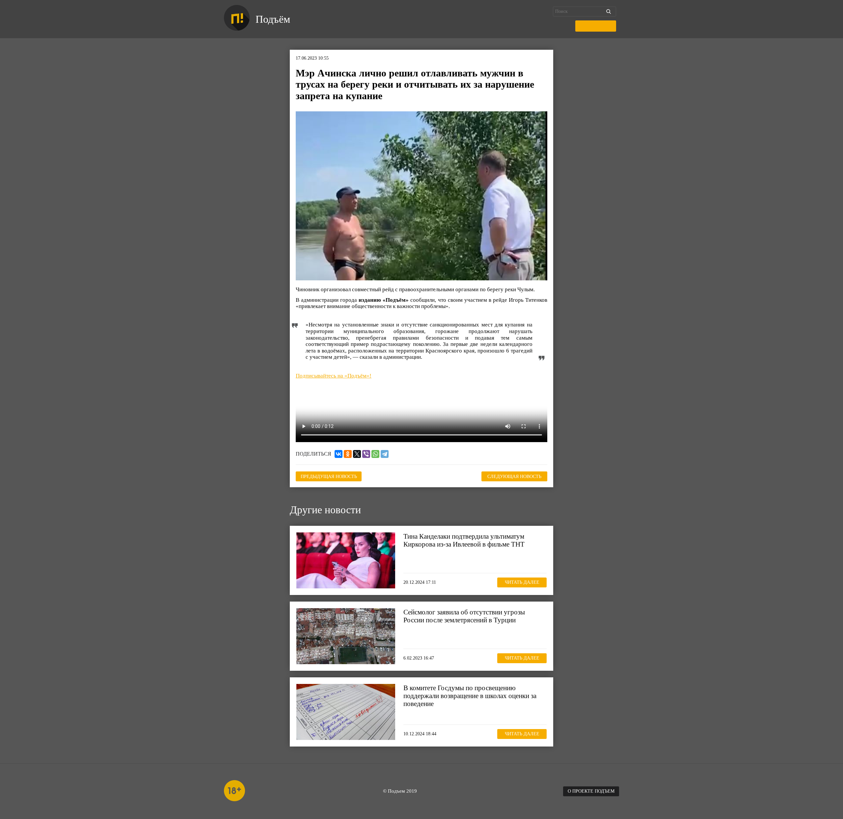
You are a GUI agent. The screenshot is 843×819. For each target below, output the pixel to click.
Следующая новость (514, 476)
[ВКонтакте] (338, 454)
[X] (357, 454)
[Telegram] (385, 454)
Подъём (273, 19)
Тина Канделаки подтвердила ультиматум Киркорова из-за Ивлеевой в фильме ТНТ (464, 540)
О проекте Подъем (591, 791)
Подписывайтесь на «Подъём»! (333, 376)
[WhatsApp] (375, 454)
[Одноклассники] (348, 454)
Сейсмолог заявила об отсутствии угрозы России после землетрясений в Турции (464, 616)
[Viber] (366, 454)
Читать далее (522, 582)
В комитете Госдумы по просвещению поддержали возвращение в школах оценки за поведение (469, 696)
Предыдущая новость (329, 476)
